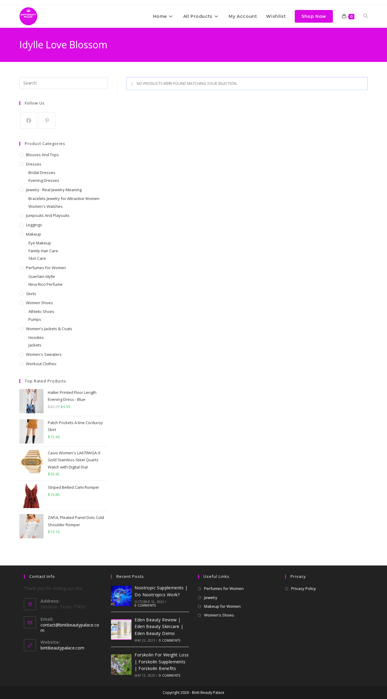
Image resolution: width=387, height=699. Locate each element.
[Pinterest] (47, 120)
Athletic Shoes (41, 311)
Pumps (34, 319)
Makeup (33, 234)
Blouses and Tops (42, 154)
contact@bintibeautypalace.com (70, 627)
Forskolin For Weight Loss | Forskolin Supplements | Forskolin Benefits (162, 661)
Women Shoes (39, 302)
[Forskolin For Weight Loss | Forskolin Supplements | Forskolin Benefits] (121, 664)
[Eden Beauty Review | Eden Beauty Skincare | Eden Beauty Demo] (121, 629)
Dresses (33, 164)
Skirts (31, 293)
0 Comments (145, 605)
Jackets (34, 345)
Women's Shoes (219, 615)
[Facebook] (28, 120)
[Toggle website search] (365, 16)
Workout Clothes (41, 363)
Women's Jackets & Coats (49, 328)
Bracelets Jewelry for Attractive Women (63, 198)
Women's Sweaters (44, 354)
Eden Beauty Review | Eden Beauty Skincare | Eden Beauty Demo (159, 626)
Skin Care (37, 258)
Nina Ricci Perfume (45, 284)
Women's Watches (45, 206)
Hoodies (36, 337)
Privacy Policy (303, 588)
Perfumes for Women (46, 267)
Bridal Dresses (41, 172)
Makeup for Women (222, 606)
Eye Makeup (39, 243)
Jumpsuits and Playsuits (48, 215)
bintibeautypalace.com (62, 648)
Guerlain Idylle (41, 276)
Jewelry (210, 597)
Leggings (34, 224)
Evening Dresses (43, 180)
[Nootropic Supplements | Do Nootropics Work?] (121, 596)
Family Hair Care (43, 250)
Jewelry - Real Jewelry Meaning (54, 189)
